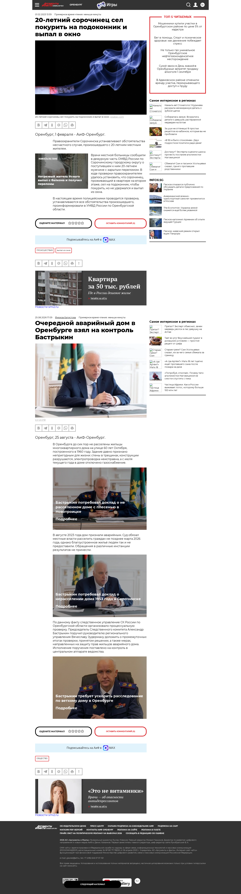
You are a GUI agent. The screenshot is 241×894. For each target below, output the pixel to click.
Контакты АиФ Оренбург (99, 830)
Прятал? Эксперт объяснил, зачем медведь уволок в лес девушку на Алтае (183, 329)
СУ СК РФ (40, 420)
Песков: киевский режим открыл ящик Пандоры (182, 232)
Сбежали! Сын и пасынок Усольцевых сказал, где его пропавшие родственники (185, 166)
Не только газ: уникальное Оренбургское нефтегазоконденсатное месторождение (178, 55)
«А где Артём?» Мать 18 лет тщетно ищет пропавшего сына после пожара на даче (184, 364)
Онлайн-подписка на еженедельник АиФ (131, 826)
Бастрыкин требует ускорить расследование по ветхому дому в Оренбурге (99, 698)
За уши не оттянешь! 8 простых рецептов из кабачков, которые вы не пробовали (185, 131)
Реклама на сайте (127, 830)
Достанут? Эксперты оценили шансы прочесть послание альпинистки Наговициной (185, 154)
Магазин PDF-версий (71, 830)
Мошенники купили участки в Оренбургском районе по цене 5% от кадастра (177, 26)
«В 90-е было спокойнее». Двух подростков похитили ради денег (183, 141)
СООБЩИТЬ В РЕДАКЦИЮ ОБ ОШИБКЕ (145, 833)
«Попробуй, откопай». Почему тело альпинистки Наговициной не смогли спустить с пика (184, 376)
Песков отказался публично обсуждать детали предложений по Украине (183, 187)
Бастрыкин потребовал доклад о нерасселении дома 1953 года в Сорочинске (98, 596)
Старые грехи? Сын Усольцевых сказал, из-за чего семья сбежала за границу (184, 352)
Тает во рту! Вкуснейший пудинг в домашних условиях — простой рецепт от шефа (183, 341)
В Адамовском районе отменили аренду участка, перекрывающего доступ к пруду (177, 83)
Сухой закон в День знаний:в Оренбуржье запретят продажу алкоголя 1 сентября (177, 68)
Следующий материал (92, 884)
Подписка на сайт (168, 826)
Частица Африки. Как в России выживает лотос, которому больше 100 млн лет (184, 387)
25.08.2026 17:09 (43, 317)
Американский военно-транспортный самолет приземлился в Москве (184, 198)
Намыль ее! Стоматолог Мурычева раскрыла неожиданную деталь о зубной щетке (184, 108)
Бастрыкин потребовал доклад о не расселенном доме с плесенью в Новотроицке (90, 507)
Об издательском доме (73, 826)
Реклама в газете (151, 830)
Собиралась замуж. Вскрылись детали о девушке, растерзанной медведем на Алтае (183, 120)
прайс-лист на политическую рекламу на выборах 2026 (91, 833)
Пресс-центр (97, 826)
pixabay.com (117, 117)
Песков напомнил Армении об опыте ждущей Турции (184, 220)
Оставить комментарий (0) (120, 223)
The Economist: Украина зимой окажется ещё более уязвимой (180, 209)
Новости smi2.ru (47, 307)
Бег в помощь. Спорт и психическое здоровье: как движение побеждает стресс (177, 40)
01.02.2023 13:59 (43, 14)
